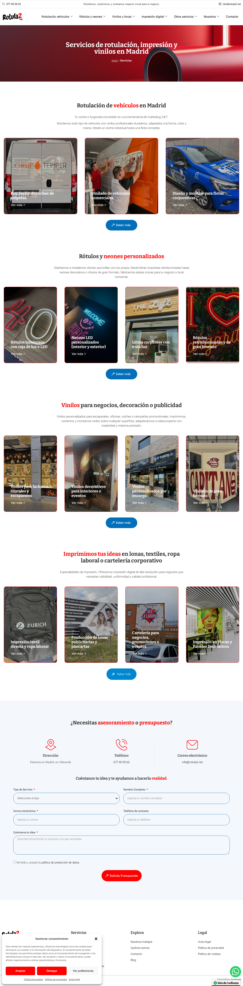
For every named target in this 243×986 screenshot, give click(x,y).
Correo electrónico (24, 811)
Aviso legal (74, 979)
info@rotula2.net (192, 762)
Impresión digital (153, 16)
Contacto (232, 16)
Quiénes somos (140, 948)
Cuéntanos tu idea (24, 832)
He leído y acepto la (48, 862)
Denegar (52, 971)
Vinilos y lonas (122, 16)
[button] (96, 939)
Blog (133, 960)
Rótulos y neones (90, 16)
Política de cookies (33, 979)
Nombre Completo (134, 789)
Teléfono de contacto (136, 811)
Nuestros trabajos (141, 942)
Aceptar (20, 971)
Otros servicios (184, 16)
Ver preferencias (83, 971)
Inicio (115, 60)
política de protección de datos (60, 862)
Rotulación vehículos (55, 16)
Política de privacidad (56, 979)
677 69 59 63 (121, 762)
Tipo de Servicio (23, 789)
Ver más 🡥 (18, 205)
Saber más (124, 674)
